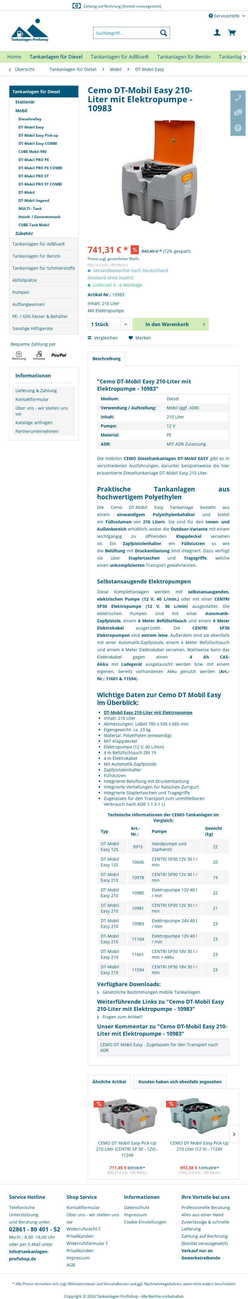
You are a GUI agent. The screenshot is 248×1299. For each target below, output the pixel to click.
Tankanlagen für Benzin (36, 256)
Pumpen (20, 292)
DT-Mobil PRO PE (33, 159)
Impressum (78, 1258)
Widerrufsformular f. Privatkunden (88, 1246)
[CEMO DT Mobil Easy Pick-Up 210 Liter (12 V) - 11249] (199, 1116)
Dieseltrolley (29, 119)
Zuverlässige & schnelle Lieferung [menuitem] (205, 1225)
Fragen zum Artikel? (121, 1017)
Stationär (25, 102)
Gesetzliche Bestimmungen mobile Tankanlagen (150, 992)
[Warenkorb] (232, 33)
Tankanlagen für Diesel (36, 91)
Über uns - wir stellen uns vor (41, 411)
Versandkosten (116, 1283)
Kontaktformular (32, 399)
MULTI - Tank (30, 208)
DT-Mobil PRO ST (33, 176)
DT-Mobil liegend (33, 200)
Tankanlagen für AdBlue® (38, 244)
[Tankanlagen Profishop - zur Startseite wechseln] (30, 30)
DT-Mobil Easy (31, 127)
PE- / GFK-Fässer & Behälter (40, 316)
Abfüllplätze (24, 280)
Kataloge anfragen (34, 422)
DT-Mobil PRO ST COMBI (40, 184)
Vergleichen (105, 338)
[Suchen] (163, 33)
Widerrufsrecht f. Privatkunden (84, 1232)
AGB (71, 1265)
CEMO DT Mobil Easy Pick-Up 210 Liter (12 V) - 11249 (199, 1146)
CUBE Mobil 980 (32, 151)
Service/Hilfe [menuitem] (227, 16)
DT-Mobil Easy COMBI (37, 143)
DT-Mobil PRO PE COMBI (40, 167)
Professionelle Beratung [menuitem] (205, 1207)
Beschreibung (107, 358)
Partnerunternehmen (37, 431)
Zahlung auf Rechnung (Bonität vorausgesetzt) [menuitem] (204, 1239)
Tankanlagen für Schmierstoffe (43, 268)
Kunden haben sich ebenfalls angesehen (180, 1082)
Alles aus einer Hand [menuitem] (202, 1215)
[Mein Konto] (217, 33)
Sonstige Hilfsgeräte (32, 328)
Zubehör (24, 233)
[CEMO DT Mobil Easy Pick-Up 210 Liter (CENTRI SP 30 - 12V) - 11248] (127, 1116)
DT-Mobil (26, 192)
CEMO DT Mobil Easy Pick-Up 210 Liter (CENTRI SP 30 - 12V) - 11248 (127, 1149)
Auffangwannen (28, 304)
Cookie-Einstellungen (145, 1222)
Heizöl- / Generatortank (39, 216)
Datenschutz (136, 1207)
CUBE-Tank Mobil (33, 224)
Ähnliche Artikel (109, 1082)
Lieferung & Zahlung (36, 390)
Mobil (21, 110)
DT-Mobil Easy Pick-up (38, 135)
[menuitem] (131, 33)
